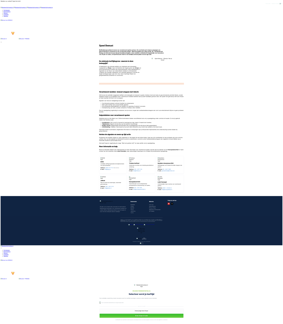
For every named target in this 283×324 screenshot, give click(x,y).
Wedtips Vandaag (275, 3)
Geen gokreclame (144, 238)
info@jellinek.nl (107, 188)
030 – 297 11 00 (138, 169)
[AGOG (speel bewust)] (131, 225)
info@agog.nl (107, 169)
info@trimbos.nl (136, 170)
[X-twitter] (172, 204)
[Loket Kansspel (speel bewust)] (138, 225)
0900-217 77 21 (109, 167)
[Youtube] (169, 204)
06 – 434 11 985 (167, 169)
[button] (141, 311)
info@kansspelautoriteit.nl (139, 189)
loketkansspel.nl (122, 220)
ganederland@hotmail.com (168, 170)
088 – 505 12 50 (110, 186)
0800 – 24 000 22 (167, 188)
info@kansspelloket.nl (167, 189)
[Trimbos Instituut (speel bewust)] (149, 225)
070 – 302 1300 (138, 187)
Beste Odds (268, 3)
